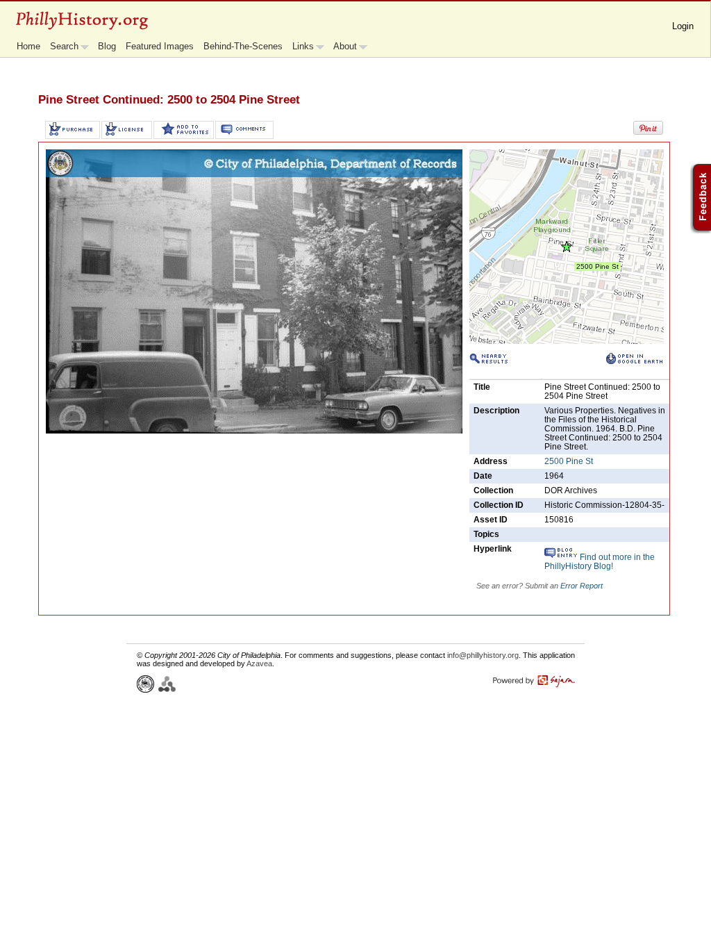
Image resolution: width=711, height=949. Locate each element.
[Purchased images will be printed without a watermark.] (72, 130)
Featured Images (160, 46)
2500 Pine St (568, 461)
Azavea (259, 663)
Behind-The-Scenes (243, 46)
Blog (107, 46)
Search (64, 46)
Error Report (581, 585)
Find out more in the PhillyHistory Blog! (599, 561)
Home (28, 46)
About (345, 46)
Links (303, 46)
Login (683, 26)
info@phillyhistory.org (483, 655)
